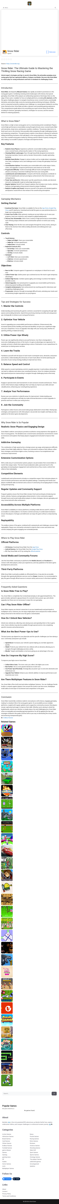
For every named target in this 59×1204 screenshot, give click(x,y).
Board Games (6, 1139)
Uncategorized (34, 1164)
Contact (4, 1191)
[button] (55, 7)
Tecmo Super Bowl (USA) (9, 808)
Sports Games (34, 1155)
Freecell (4, 928)
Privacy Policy (6, 1194)
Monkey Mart (5, 772)
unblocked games (35, 1161)
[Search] (54, 1093)
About (4, 1189)
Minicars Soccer (6, 1001)
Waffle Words (5, 904)
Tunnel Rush (5, 735)
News (31, 1134)
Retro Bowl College (7, 1085)
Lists (3, 1166)
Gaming (4, 1155)
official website (35, 551)
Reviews (32, 1143)
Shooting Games (35, 1148)
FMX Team (5, 868)
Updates (32, 1166)
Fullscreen (52, 52)
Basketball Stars (6, 1073)
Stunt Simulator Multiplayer (9, 784)
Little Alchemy (6, 977)
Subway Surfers (6, 1025)
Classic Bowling (6, 747)
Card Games (6, 1141)
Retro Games (34, 1141)
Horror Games (6, 1164)
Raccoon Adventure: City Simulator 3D (12, 820)
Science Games (35, 1145)
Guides (4, 1161)
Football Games (7, 1148)
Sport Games (34, 1152)
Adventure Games (8, 1136)
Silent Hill (33, 1150)
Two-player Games (36, 1159)
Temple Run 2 (5, 1037)
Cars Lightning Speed (8, 856)
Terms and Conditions (9, 1196)
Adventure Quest (6, 880)
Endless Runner (8, 718)
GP (3, 1159)
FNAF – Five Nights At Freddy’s (10, 953)
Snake (3, 1061)
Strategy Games (35, 1157)
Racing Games (34, 1139)
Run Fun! (4, 844)
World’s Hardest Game (8, 941)
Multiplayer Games (8, 1168)
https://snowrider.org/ (13, 63)
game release (6, 1150)
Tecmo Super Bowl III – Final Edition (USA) (13, 916)
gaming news (6, 1157)
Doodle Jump (5, 892)
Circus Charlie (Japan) (8, 832)
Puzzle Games (34, 1136)
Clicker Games (6, 1143)
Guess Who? (5, 1049)
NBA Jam (4, 796)
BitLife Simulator (6, 1013)
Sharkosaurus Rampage (8, 965)
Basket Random (6, 989)
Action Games (6, 1134)
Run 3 (3, 759)
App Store (45, 208)
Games (4, 1152)
